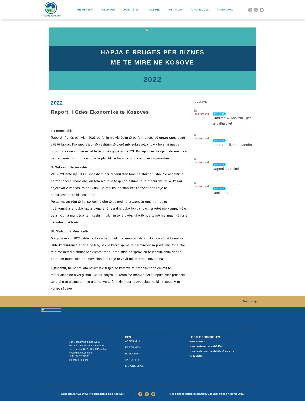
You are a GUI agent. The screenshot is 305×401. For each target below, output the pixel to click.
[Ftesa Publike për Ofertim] (202, 143)
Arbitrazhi (175, 9)
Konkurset (220, 193)
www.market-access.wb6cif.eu (206, 346)
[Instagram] (256, 10)
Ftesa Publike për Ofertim (232, 145)
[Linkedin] (262, 10)
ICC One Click (199, 9)
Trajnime (153, 9)
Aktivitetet (131, 9)
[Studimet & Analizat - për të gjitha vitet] (202, 118)
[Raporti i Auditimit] (202, 167)
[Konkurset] (202, 191)
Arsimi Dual (225, 9)
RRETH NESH (84, 9)
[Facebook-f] (250, 10)
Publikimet (108, 9)
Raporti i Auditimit (226, 169)
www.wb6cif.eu (198, 341)
